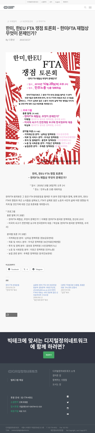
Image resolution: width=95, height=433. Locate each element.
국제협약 (13, 21)
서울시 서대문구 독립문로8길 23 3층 (32, 427)
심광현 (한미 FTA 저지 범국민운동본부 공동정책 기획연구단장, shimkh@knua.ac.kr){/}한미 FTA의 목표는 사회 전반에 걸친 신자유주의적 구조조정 (45, 290)
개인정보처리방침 (56, 430)
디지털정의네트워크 (12, 427)
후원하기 (49, 355)
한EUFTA (12, 315)
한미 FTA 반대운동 (12, 285)
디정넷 (12, 39)
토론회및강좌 (28, 21)
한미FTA (42, 21)
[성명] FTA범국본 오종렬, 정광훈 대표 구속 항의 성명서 (73, 286)
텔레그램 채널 (17, 379)
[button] (90, 7)
